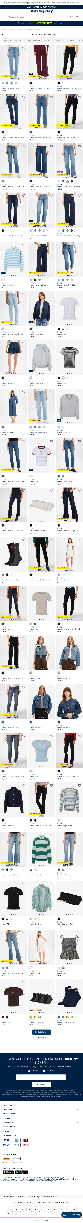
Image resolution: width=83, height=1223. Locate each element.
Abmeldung (17, 1094)
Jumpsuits (58, 41)
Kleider (71, 41)
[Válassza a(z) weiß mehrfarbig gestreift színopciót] (58, 820)
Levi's (28, 29)
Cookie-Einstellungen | (33, 1197)
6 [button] (48, 1209)
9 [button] (67, 1209)
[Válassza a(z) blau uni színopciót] (3, 476)
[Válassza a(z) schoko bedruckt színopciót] (7, 1017)
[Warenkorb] (77, 17)
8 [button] (61, 1209)
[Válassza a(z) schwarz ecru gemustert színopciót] (63, 967)
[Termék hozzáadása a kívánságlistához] (24, 48)
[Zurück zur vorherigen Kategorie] (3, 34)
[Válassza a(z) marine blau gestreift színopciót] (35, 623)
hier (31, 3)
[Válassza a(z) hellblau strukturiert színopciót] (31, 771)
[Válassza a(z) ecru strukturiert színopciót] (31, 967)
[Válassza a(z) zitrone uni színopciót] (35, 918)
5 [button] (41, 1209)
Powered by (37, 1220)
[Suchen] (71, 17)
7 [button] (54, 1209)
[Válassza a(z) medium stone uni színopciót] (31, 132)
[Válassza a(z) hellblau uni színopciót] (3, 328)
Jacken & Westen (32, 41)
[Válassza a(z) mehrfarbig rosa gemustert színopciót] (58, 967)
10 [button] (74, 1209)
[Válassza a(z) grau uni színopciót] (3, 574)
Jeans (47, 41)
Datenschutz (7, 1197)
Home (5, 29)
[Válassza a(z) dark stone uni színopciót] (31, 181)
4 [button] (35, 1209)
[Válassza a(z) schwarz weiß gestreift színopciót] (63, 328)
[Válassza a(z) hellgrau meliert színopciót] (58, 427)
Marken (20, 29)
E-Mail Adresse (22, 1076)
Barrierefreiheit (52, 1197)
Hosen (18, 41)
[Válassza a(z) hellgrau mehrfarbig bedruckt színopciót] (31, 378)
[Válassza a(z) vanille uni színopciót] (63, 427)
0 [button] (10, 1209)
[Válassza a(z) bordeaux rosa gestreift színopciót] (31, 869)
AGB (14, 1197)
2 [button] (22, 1209)
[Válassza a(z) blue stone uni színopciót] (7, 83)
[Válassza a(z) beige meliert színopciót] (58, 181)
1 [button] (16, 1209)
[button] (4, 17)
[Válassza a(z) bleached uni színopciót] (3, 83)
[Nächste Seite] (49, 1037)
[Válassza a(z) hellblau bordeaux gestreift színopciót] (31, 476)
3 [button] (29, 1209)
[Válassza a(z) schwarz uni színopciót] (58, 328)
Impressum (21, 1197)
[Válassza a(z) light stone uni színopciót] (11, 83)
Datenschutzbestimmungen (13, 1092)
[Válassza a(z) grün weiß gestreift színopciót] (31, 918)
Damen (12, 29)
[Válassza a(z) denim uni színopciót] (63, 181)
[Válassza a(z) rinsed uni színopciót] (58, 83)
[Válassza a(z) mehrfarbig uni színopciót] (31, 1017)
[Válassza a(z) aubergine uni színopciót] (31, 83)
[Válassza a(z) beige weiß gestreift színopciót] (31, 623)
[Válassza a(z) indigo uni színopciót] (58, 132)
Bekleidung (36, 29)
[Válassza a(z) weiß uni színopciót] (67, 328)
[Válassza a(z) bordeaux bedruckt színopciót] (3, 1017)
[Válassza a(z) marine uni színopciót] (71, 181)
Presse (44, 1197)
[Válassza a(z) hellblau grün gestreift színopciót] (35, 869)
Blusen (7, 41)
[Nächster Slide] (25, 60)
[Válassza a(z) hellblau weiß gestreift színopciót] (3, 279)
